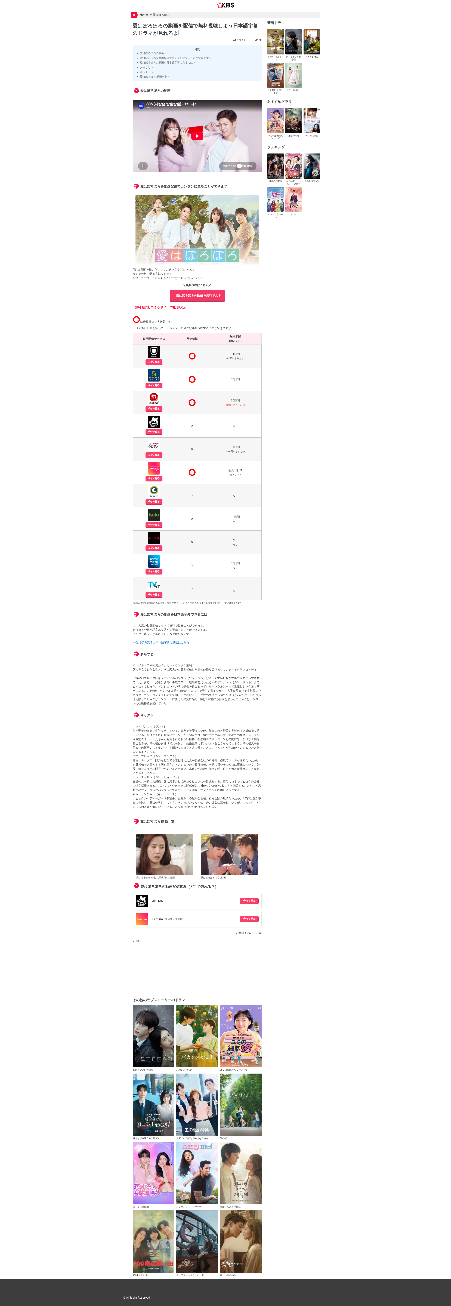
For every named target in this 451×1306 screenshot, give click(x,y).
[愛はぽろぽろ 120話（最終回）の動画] (164, 855)
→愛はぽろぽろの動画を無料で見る (197, 295)
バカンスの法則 (184, 1069)
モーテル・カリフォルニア (190, 1275)
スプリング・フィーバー (189, 1206)
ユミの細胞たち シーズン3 (233, 1069)
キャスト (145, 72)
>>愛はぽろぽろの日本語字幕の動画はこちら (161, 642)
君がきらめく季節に (230, 1206)
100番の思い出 (140, 1275)
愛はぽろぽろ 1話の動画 (213, 877)
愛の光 (223, 1138)
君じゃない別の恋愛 (143, 1069)
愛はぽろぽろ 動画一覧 (153, 76)
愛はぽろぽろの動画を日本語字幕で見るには (166, 62)
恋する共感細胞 (141, 1206)
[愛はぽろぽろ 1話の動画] (229, 855)
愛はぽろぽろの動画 (152, 53)
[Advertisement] (197, 968)
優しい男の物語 (228, 1275)
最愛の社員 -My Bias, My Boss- (192, 1138)
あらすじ (145, 67)
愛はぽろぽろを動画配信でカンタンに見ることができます (174, 58)
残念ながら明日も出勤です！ (147, 1138)
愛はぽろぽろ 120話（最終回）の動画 (155, 877)
